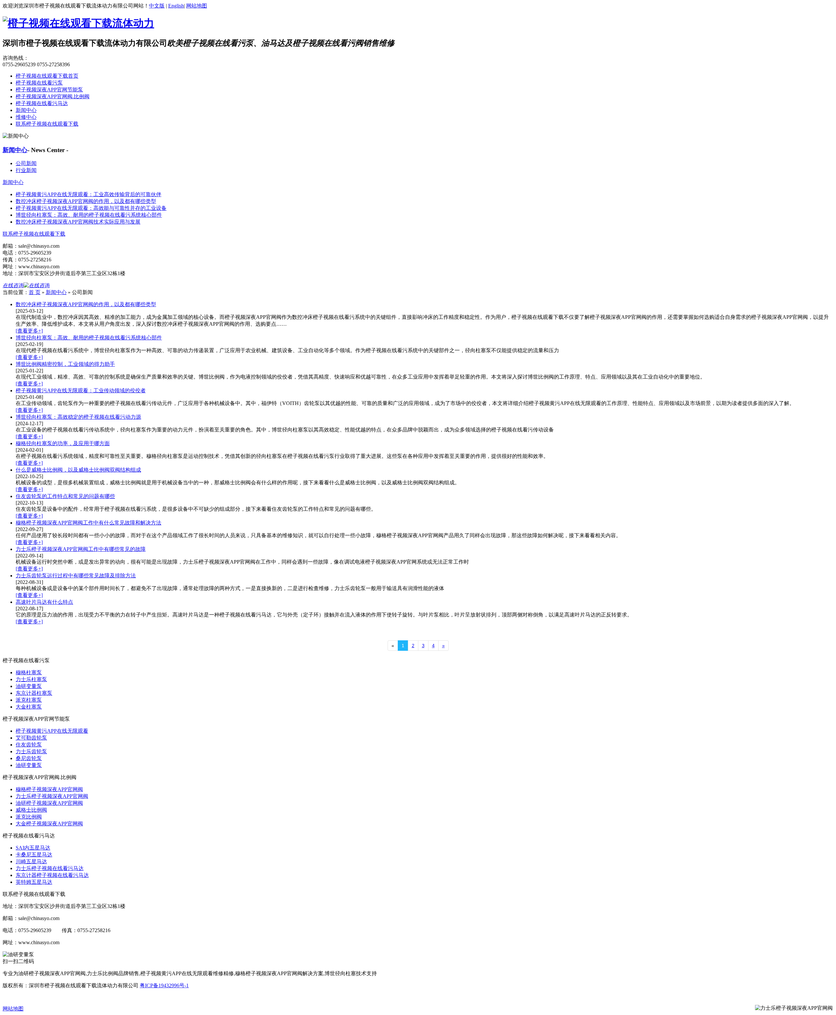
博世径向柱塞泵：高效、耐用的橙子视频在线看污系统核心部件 (89, 215)
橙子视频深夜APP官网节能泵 (49, 89)
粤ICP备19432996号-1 (164, 985)
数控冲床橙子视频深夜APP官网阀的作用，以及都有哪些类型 (86, 304)
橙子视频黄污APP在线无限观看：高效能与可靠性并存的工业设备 (91, 208)
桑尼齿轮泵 (29, 758)
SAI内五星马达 (33, 848)
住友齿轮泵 (29, 744)
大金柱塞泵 (29, 707)
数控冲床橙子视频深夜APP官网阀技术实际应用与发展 (78, 222)
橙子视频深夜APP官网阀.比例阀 (52, 96)
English (176, 5)
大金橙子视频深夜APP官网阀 (49, 823)
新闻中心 (26, 110)
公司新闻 (26, 163)
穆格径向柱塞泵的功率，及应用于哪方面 (63, 443)
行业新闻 (26, 170)
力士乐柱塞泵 (31, 679)
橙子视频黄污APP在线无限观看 (52, 731)
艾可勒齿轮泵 (31, 738)
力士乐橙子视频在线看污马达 (50, 868)
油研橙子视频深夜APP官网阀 (49, 803)
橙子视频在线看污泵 (39, 83)
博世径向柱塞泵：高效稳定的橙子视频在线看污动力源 (78, 417)
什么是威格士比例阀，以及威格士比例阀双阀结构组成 (78, 470)
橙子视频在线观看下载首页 (47, 76)
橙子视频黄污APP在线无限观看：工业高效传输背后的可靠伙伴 (88, 194)
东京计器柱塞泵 (34, 693)
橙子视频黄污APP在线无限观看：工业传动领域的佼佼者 (81, 390)
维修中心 (26, 117)
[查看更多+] (29, 331)
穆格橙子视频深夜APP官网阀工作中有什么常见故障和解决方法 (88, 522)
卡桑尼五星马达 (34, 854)
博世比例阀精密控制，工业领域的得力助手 (65, 364)
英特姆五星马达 (34, 882)
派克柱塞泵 (29, 700)
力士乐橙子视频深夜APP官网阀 (52, 796)
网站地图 (196, 5)
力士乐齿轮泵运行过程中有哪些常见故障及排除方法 (76, 575)
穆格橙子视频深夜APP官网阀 (49, 789)
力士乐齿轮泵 (31, 751)
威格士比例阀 (31, 810)
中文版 (157, 5)
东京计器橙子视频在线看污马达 (52, 875)
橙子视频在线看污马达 (42, 103)
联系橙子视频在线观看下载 (47, 124)
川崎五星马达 (31, 861)
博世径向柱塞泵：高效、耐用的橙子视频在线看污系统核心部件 (89, 337)
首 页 (34, 292)
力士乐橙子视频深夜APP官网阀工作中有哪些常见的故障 (81, 549)
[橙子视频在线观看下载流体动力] (78, 23)
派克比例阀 (29, 817)
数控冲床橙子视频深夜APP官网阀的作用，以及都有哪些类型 (86, 201)
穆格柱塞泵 (29, 672)
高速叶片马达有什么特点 (44, 602)
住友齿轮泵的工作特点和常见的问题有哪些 (65, 496)
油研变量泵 (29, 686)
